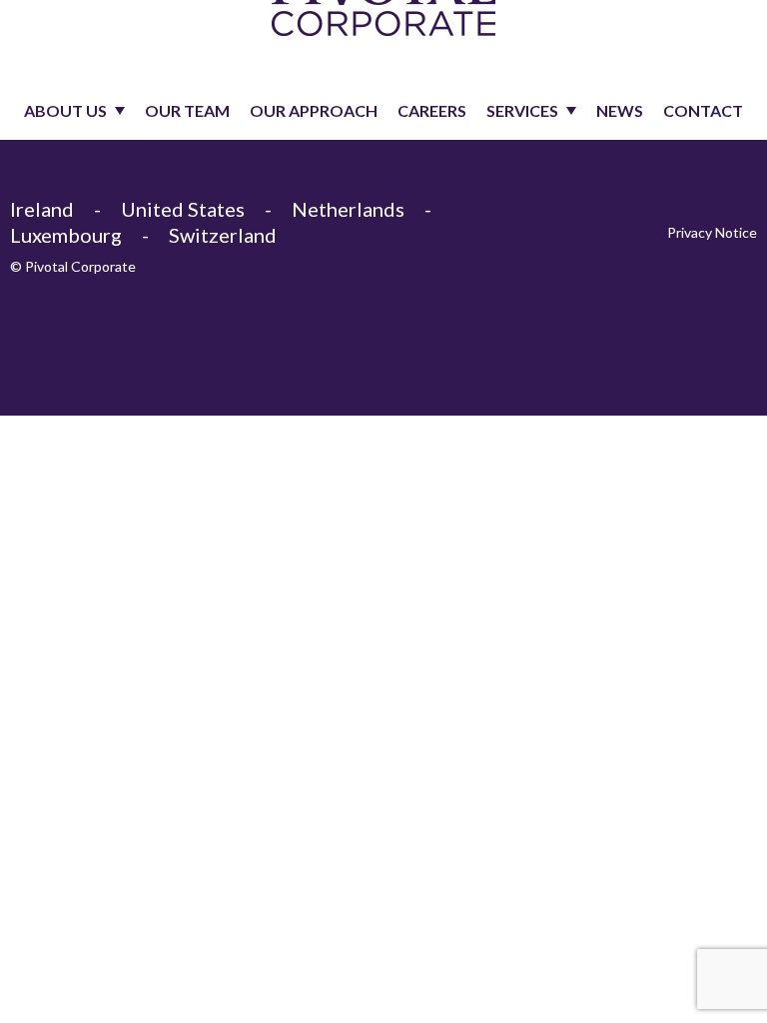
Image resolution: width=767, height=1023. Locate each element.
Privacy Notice (712, 232)
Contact (703, 110)
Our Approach (314, 110)
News (619, 110)
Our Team (187, 110)
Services (522, 110)
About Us (65, 110)
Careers (431, 110)
